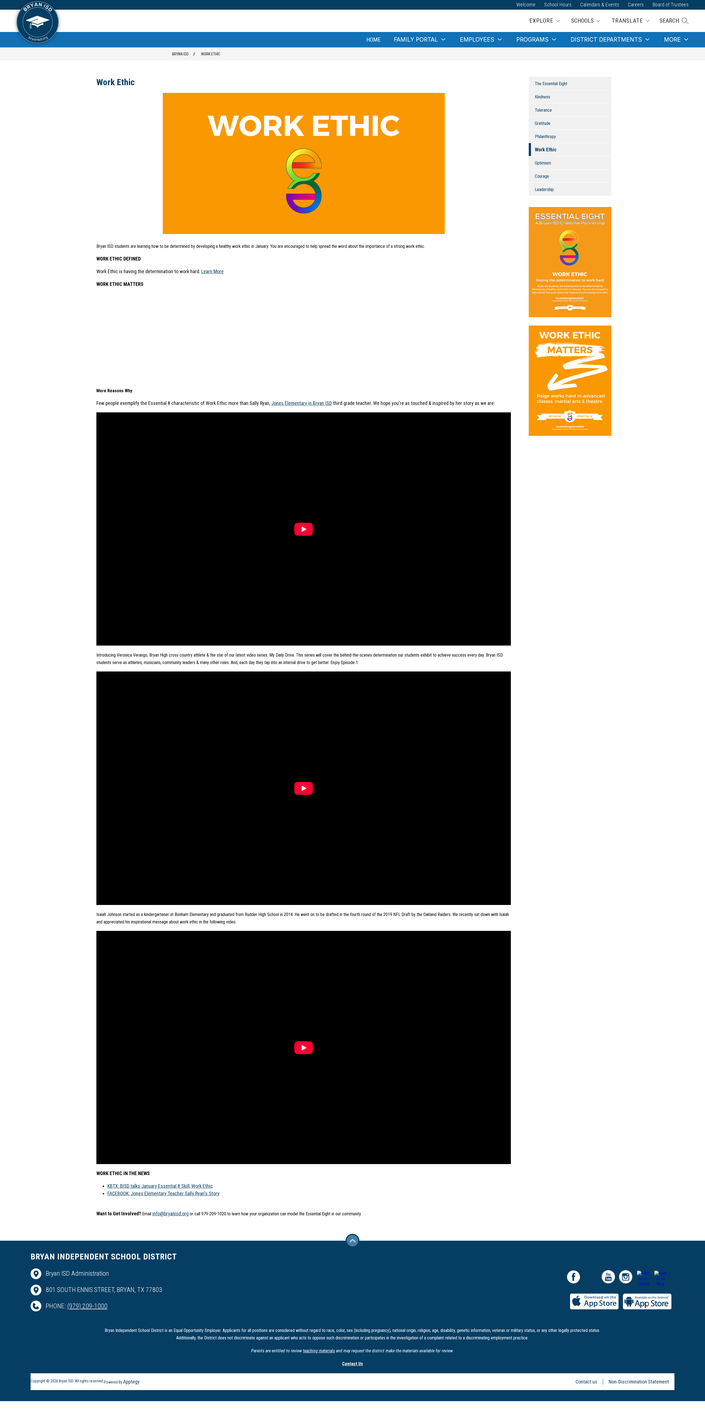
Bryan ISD (180, 54)
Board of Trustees (671, 4)
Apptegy (131, 1382)
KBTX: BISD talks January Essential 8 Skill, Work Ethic (160, 1186)
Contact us (586, 1382)
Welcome (526, 4)
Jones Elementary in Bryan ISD (301, 403)
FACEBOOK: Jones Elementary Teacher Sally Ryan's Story (163, 1193)
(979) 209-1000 (87, 1306)
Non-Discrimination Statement (639, 1382)
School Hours (557, 4)
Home (373, 39)
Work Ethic (210, 54)
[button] (674, 20)
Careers (636, 4)
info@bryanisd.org (170, 1213)
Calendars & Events (599, 4)
